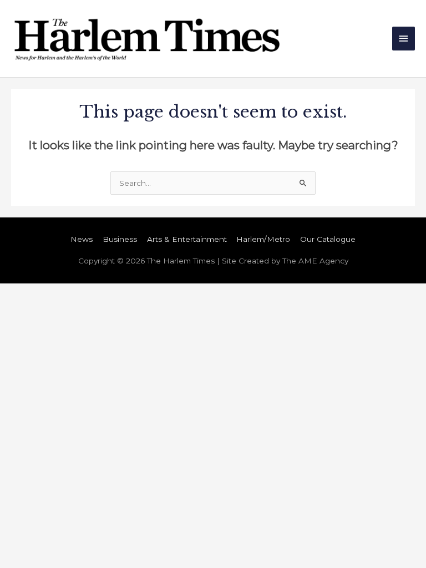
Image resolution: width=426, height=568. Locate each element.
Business (120, 239)
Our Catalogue (328, 239)
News (81, 239)
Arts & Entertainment (187, 239)
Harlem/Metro (263, 239)
